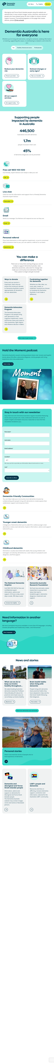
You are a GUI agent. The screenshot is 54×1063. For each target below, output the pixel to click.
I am (5, 467)
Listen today (7, 364)
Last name (7, 440)
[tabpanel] (27, 80)
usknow (20, 20)
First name (7, 432)
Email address (8, 448)
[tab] (13, 47)
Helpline (40, 4)
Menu (32, 4)
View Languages (8, 632)
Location (7, 457)
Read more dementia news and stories (27, 710)
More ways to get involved (26, 338)
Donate (48, 4)
